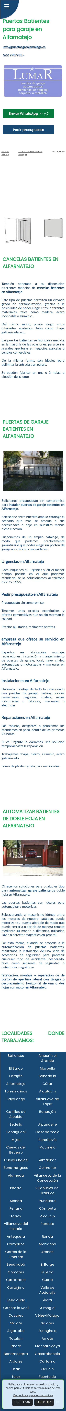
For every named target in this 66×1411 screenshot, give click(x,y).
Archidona (47, 1244)
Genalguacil (16, 1132)
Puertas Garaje (5, 153)
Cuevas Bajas (16, 1160)
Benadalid (47, 1076)
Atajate (15, 1323)
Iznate (16, 1346)
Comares (16, 1272)
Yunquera (47, 1200)
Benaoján (47, 1111)
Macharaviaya (47, 1346)
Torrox (15, 1216)
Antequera (16, 1236)
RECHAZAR (22, 1402)
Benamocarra (16, 1353)
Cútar (47, 1083)
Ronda (47, 1236)
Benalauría (15, 1300)
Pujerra (47, 1272)
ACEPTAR (44, 1402)
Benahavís (47, 1139)
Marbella (47, 1068)
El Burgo (16, 1068)
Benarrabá (15, 1264)
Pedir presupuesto (28, 129)
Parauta (47, 1223)
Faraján (16, 1076)
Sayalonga (16, 1099)
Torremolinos (16, 1091)
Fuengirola (47, 1330)
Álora (47, 1300)
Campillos (16, 1244)
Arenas (47, 1251)
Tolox (16, 1376)
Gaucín (47, 1369)
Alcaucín (47, 1216)
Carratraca (16, 1279)
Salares (47, 1323)
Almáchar (47, 1160)
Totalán (16, 1338)
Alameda (16, 1175)
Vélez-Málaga (47, 1315)
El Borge (47, 1264)
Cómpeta (47, 1208)
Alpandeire (47, 1124)
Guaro (47, 1279)
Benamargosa (15, 1167)
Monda (16, 1200)
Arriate (47, 1338)
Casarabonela (47, 1353)
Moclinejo (47, 1147)
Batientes (16, 1055)
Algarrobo (16, 1330)
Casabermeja (47, 1132)
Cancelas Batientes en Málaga (30, 153)
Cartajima (16, 1287)
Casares (15, 1315)
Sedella (15, 1124)
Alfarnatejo (15, 1083)
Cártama (47, 1361)
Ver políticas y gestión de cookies (33, 1395)
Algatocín (47, 1091)
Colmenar (47, 1167)
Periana (16, 1208)
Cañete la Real (16, 1307)
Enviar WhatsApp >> (26, 113)
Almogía (47, 1307)
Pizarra (16, 1188)
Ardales (16, 1361)
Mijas (16, 1139)
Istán (16, 1369)
